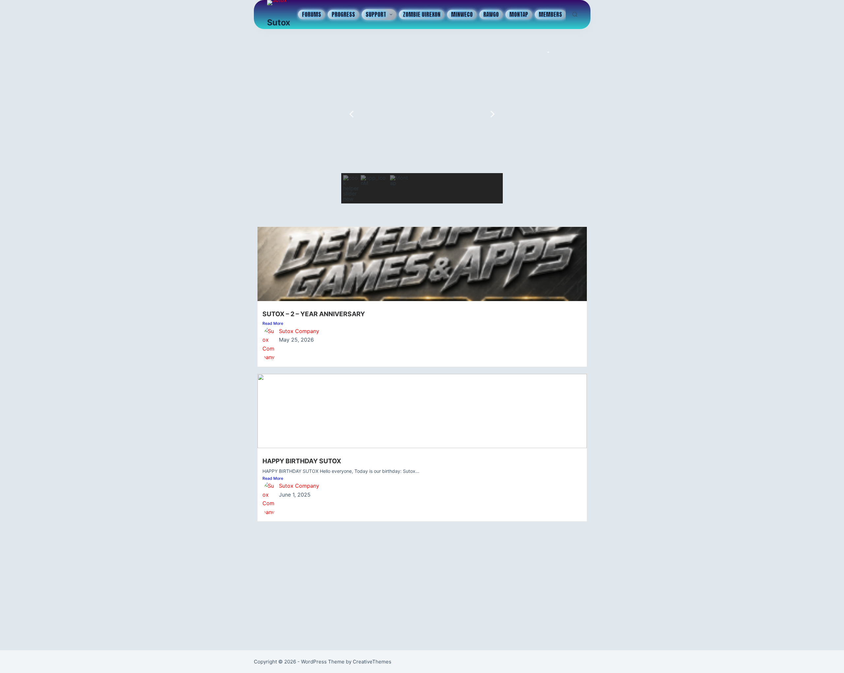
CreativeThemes (372, 661)
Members (550, 14)
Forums (311, 14)
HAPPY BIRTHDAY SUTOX (301, 461)
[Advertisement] (422, 581)
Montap (518, 14)
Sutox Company (299, 331)
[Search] (574, 14)
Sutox (278, 22)
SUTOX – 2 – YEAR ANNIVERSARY (313, 314)
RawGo (491, 14)
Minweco (462, 14)
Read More (272, 323)
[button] (351, 114)
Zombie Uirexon (421, 14)
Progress (343, 14)
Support (376, 14)
